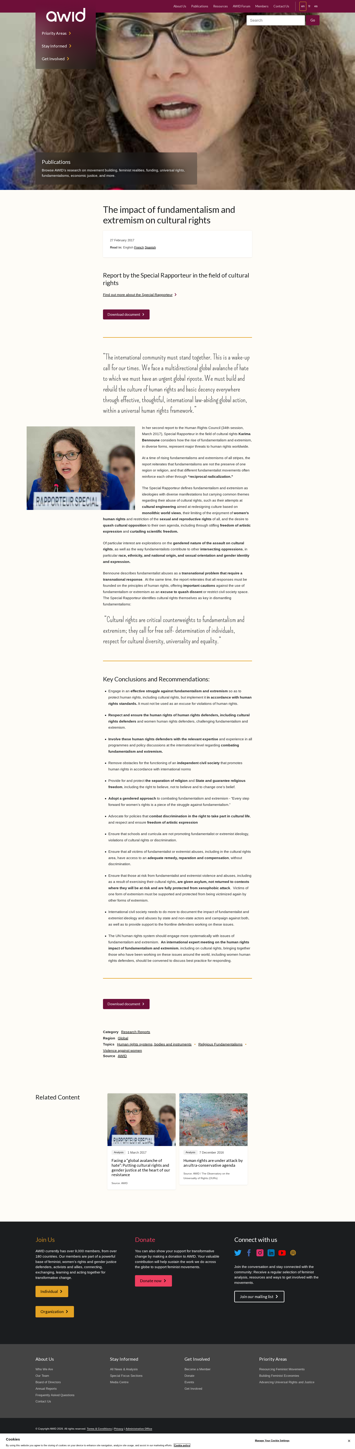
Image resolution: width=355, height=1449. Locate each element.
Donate (189, 1376)
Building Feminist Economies (279, 1376)
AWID (122, 1056)
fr (309, 6)
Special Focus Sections (126, 1376)
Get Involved (53, 58)
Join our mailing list (256, 1296)
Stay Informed (54, 46)
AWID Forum (241, 6)
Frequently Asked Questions (55, 1395)
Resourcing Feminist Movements (282, 1369)
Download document (123, 314)
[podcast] (293, 1253)
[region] (177, 1441)
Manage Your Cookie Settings (272, 1440)
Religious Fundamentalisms (220, 1044)
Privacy (118, 1428)
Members (261, 6)
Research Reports (135, 1032)
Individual (49, 1291)
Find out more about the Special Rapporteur (138, 295)
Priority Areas (54, 33)
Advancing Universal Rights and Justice (286, 1382)
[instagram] (259, 1253)
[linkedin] (270, 1253)
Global (123, 1038)
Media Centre (119, 1382)
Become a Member (198, 1369)
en (303, 6)
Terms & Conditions (99, 1428)
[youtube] (281, 1253)
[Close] (349, 1441)
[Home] (65, 14)
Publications (199, 6)
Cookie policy (182, 1445)
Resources (220, 6)
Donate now (151, 1280)
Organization (52, 1311)
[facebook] (248, 1253)
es (316, 6)
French (139, 247)
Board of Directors (48, 1382)
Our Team (42, 1376)
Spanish (150, 247)
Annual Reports (46, 1388)
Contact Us (281, 6)
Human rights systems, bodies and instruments (154, 1044)
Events (189, 1382)
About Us (179, 6)
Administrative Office (139, 1428)
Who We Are (44, 1369)
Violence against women (122, 1051)
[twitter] (237, 1253)
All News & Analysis (124, 1369)
